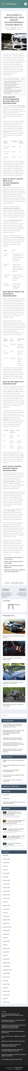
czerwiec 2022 (6, 898)
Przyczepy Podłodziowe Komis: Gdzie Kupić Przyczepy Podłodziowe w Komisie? (12, 1050)
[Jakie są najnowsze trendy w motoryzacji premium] (14, 626)
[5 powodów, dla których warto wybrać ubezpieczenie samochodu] (14, 671)
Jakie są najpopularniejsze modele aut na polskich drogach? (16, 836)
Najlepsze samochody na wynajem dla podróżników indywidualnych (11, 1045)
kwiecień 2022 (6, 905)
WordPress (18, 1069)
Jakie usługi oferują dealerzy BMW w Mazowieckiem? (12, 92)
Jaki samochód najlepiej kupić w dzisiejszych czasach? (14, 766)
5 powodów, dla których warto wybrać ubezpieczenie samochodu (13, 682)
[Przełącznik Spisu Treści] (22, 79)
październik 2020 (7, 970)
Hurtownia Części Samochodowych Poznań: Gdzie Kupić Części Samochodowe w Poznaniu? (14, 822)
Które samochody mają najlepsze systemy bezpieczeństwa (13, 775)
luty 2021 (5, 955)
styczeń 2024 (6, 884)
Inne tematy (6, 795)
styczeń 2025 (6, 873)
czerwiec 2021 (6, 941)
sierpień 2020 (6, 977)
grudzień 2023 (6, 887)
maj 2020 (5, 987)
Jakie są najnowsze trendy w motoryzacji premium (14, 636)
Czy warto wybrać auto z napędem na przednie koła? (13, 1036)
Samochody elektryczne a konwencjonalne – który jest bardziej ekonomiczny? (12, 813)
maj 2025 (5, 869)
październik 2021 (7, 927)
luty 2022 (5, 912)
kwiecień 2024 (6, 880)
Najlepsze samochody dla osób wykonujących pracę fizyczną (12, 1032)
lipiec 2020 (5, 980)
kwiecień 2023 (6, 894)
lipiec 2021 (5, 937)
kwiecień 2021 (6, 948)
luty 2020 (5, 998)
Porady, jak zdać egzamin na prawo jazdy (15, 844)
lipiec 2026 (5, 855)
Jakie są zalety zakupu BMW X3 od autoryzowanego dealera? (12, 85)
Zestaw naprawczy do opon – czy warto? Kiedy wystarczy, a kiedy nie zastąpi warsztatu (13, 750)
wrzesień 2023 (6, 891)
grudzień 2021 (6, 919)
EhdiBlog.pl (13, 27)
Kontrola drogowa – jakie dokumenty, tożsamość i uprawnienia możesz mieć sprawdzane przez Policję (12, 725)
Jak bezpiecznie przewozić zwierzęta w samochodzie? (13, 705)
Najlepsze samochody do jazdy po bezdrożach (13, 1041)
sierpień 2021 (6, 934)
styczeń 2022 (6, 916)
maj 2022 (5, 902)
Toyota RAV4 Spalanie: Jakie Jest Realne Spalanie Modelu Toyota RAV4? (13, 1055)
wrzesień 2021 (6, 930)
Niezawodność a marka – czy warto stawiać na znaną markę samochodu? (13, 1020)
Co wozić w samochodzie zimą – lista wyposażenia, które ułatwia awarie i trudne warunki (12, 1015)
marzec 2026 (6, 862)
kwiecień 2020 (6, 991)
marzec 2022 (6, 909)
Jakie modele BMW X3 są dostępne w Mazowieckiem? (12, 88)
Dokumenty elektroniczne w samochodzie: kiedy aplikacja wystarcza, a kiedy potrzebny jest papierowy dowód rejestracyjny (13, 732)
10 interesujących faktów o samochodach (11, 1059)
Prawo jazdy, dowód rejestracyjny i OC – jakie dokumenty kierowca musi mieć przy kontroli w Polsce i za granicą (13, 744)
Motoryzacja (10, 29)
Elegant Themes (19, 1067)
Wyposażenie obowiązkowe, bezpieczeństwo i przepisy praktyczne (14, 802)
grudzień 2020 (6, 962)
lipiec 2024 (5, 877)
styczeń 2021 (6, 959)
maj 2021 (5, 945)
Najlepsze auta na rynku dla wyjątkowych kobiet (13, 761)
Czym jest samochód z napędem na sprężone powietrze (16, 829)
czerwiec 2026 (6, 859)
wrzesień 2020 (6, 973)
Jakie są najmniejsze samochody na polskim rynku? (12, 658)
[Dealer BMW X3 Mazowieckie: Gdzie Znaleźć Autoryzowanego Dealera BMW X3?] (14, 41)
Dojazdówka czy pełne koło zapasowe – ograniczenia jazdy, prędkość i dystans (13, 738)
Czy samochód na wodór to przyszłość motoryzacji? (12, 780)
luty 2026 (5, 866)
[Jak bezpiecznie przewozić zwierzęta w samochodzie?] (14, 694)
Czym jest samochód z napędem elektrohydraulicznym (11, 770)
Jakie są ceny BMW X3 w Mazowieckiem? (13, 90)
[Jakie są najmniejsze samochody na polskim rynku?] (14, 648)
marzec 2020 (6, 995)
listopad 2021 (6, 923)
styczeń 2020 (6, 1002)
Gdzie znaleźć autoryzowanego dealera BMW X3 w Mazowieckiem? (13, 82)
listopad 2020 (6, 966)
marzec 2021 (6, 952)
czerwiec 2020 (6, 984)
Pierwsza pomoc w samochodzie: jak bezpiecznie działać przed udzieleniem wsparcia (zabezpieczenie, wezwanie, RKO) (13, 1026)
